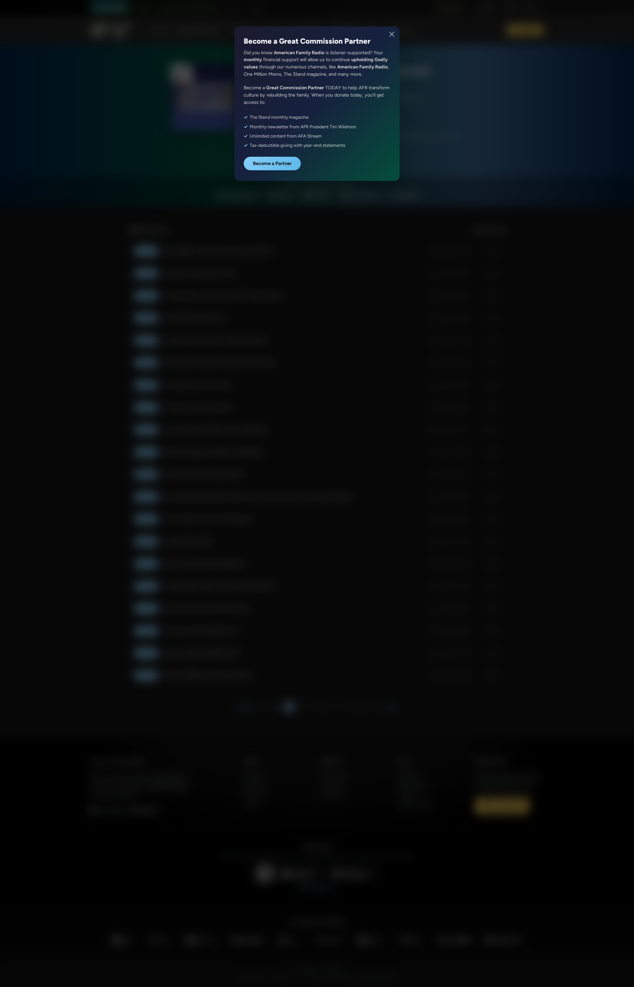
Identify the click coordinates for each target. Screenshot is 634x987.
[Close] (392, 34)
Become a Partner (272, 163)
